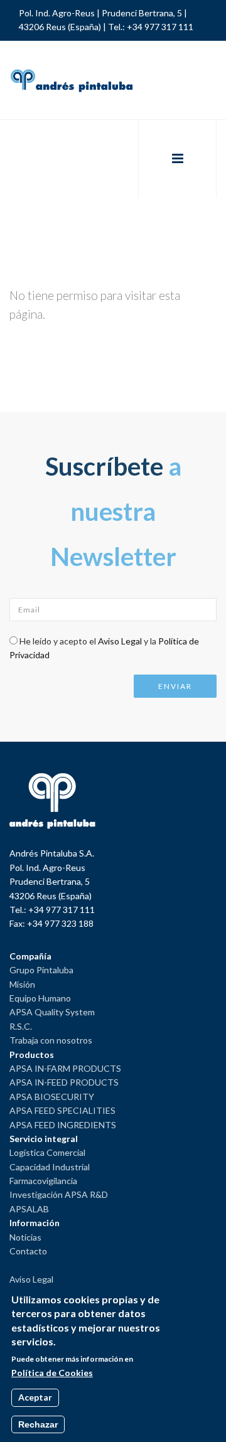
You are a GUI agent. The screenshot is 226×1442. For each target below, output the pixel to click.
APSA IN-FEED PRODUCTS (64, 1082)
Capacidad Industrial (49, 1167)
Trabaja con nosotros (50, 1040)
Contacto (28, 1251)
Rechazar (38, 1424)
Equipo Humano (40, 998)
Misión (22, 984)
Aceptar (35, 1397)
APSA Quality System (52, 1012)
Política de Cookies (52, 1372)
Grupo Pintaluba (41, 969)
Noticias (25, 1237)
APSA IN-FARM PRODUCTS (65, 1068)
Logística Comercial (47, 1152)
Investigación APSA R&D (58, 1194)
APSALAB (29, 1209)
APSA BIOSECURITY (51, 1096)
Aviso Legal (120, 641)
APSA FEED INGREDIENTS (62, 1124)
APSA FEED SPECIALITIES (62, 1110)
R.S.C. (20, 1026)
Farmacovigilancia (43, 1180)
